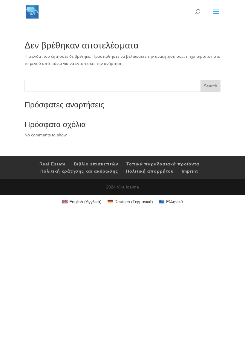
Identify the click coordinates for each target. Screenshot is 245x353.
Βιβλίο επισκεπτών (96, 164)
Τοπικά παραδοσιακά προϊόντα (162, 164)
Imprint (190, 171)
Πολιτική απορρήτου (150, 171)
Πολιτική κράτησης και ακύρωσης (79, 171)
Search (210, 85)
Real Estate (52, 164)
